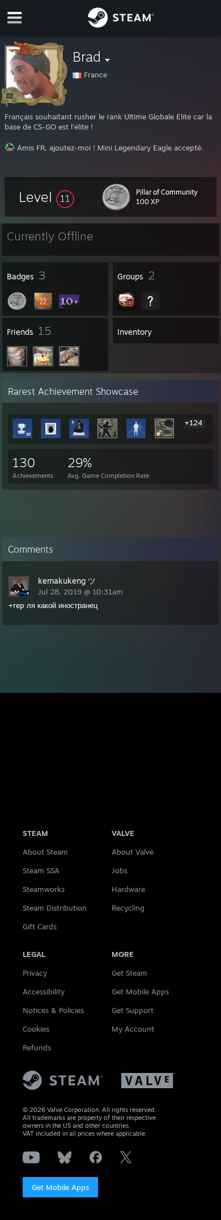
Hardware (128, 889)
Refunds (37, 1047)
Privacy (35, 972)
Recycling (128, 907)
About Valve (133, 851)
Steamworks (44, 889)
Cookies (36, 1028)
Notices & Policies (53, 1010)
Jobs (120, 870)
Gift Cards (40, 926)
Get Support (133, 1010)
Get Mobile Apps (60, 1187)
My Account (133, 1028)
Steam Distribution (55, 907)
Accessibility (44, 991)
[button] (46, 197)
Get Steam (129, 972)
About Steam (45, 851)
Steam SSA (41, 870)
